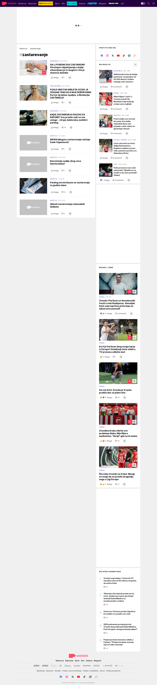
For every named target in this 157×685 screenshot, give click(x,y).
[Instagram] (107, 56)
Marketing (41, 671)
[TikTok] (123, 56)
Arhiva (102, 671)
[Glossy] (68, 665)
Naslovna (23, 48)
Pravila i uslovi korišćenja (71, 671)
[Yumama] (107, 665)
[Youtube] (118, 56)
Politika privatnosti (113, 671)
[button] (63, 78)
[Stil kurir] (60, 665)
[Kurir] (36, 665)
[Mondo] (9, 3)
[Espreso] (45, 665)
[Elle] (53, 665)
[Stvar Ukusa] (119, 665)
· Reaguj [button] (106, 180)
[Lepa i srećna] (77, 665)
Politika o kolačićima (90, 671)
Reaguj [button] (56, 78)
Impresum (49, 671)
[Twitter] (113, 56)
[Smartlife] (87, 665)
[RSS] (134, 56)
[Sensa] (97, 665)
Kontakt (58, 671)
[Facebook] (102, 56)
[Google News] (129, 56)
